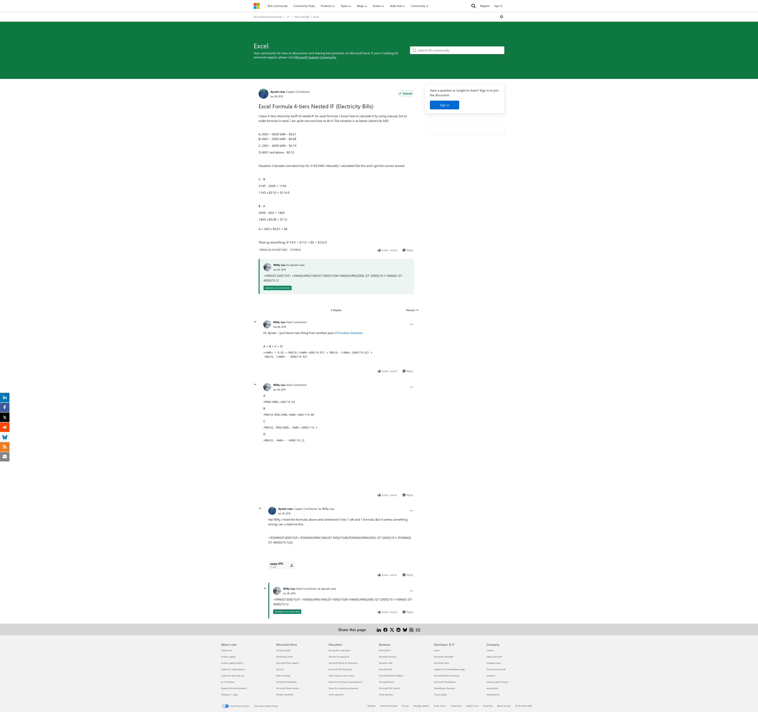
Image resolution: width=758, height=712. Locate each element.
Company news (494, 662)
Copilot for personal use (232, 675)
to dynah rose (295, 265)
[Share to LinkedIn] (379, 629)
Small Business (386, 694)
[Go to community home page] (257, 6)
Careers (490, 650)
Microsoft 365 (302, 16)
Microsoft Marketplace (445, 681)
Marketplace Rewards (444, 688)
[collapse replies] (255, 321)
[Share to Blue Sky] (405, 629)
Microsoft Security (387, 656)
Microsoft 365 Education (340, 669)
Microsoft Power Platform (391, 675)
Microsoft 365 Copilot (389, 688)
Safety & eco (472, 705)
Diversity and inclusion (497, 681)
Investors (491, 675)
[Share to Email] (418, 629)
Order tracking (283, 675)
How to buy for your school (341, 675)
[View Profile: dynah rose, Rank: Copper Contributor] (263, 94)
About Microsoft (494, 656)
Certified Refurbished (286, 681)
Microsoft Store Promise (287, 688)
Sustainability (493, 694)
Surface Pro (226, 650)
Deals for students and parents (343, 688)
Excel (316, 16)
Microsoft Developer (444, 656)
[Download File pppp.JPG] (291, 565)
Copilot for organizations (233, 669)
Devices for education (339, 656)
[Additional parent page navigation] (288, 17)
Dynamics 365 (385, 662)
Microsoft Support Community (315, 57)
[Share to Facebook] (385, 629)
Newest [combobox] (412, 310)
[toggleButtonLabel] (501, 17)
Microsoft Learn (441, 662)
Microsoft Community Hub (267, 16)
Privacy (405, 705)
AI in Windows (228, 681)
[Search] (473, 6)
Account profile (283, 650)
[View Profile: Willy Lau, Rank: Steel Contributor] (267, 324)
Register (485, 6)
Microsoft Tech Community (446, 675)
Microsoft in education (339, 650)
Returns (280, 669)
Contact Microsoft (388, 705)
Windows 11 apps (229, 694)
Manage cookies (421, 705)
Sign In (498, 6)
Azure (437, 650)
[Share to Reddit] (398, 629)
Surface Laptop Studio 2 (232, 662)
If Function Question (349, 333)
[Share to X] (392, 629)
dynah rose (277, 92)
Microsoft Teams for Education (343, 662)
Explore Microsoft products (234, 688)
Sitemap (371, 705)
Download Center (284, 656)
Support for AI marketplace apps (449, 669)
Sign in (444, 105)
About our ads (503, 705)
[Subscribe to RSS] (411, 629)
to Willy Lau (326, 509)
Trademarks (456, 705)
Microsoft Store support (287, 662)
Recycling (487, 705)
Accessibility (492, 688)
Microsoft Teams (387, 681)
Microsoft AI (385, 650)
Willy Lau (279, 265)
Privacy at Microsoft (496, 669)
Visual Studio (440, 694)
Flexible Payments (284, 694)
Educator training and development (345, 681)
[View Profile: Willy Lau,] (267, 267)
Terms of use (440, 705)
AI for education (336, 694)
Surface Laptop (228, 656)
